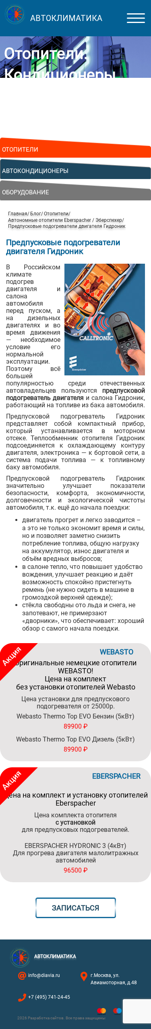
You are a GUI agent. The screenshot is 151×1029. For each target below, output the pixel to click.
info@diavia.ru (44, 975)
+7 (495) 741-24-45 (49, 997)
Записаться (75, 908)
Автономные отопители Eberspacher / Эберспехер (65, 220)
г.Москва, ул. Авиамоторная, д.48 (114, 979)
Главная (17, 214)
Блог (35, 214)
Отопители (56, 214)
